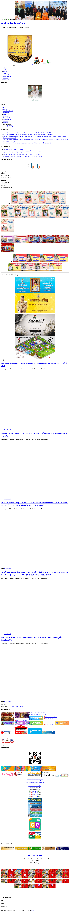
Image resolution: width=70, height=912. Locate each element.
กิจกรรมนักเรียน (7, 76)
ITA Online (5, 78)
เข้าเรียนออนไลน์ (7, 119)
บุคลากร (5, 71)
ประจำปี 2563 (35, 792)
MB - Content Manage (11, 126)
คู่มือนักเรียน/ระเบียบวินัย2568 (38, 712)
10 (14, 706)
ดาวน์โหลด (6, 79)
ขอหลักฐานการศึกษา (50, 724)
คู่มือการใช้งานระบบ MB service (38, 714)
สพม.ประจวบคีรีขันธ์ (35, 855)
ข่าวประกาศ (6, 73)
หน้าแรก (5, 68)
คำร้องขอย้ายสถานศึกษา (51, 717)
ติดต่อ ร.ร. (5, 122)
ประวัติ (4, 69)
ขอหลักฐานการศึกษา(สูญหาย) (23, 720)
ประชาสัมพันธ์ (6, 74)
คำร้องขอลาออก (49, 718)
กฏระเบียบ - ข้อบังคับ (8, 111)
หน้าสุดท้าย (20, 706)
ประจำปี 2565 (35, 796)
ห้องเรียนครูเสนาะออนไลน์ (35, 786)
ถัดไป (16, 706)
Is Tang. (33, 910)
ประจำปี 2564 (35, 794)
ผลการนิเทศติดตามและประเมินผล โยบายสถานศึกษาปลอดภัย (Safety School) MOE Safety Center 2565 (35, 780)
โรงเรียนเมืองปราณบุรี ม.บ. (13, 23)
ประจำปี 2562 (35, 791)
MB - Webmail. (9, 125)
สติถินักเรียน (6, 112)
